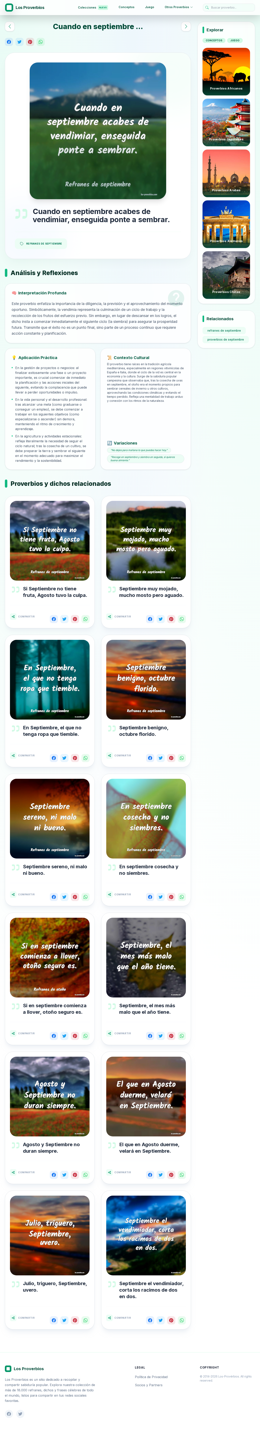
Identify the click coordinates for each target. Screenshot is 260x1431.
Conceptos (126, 7)
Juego (149, 7)
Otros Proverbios (177, 7)
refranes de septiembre (224, 330)
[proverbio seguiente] (186, 26)
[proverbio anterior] (10, 26)
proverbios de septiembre (225, 339)
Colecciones (92, 7)
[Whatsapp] (41, 42)
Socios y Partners (148, 1385)
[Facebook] (9, 42)
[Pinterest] (30, 42)
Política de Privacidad (151, 1377)
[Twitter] (19, 42)
